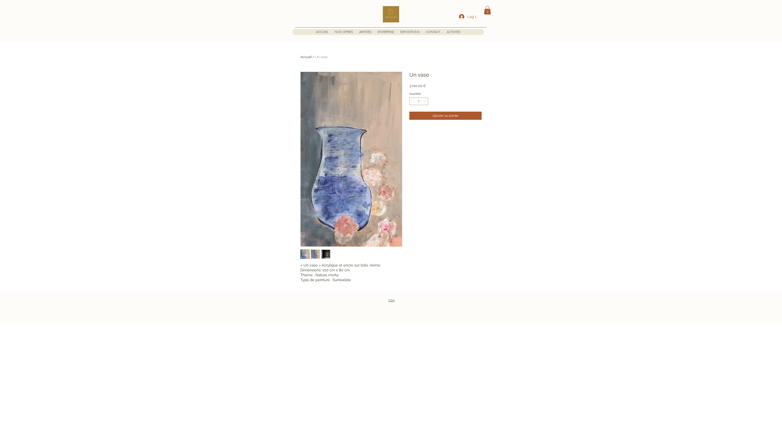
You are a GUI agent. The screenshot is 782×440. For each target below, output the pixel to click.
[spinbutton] (418, 101)
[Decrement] (412, 101)
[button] (487, 10)
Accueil (306, 57)
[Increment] (424, 101)
